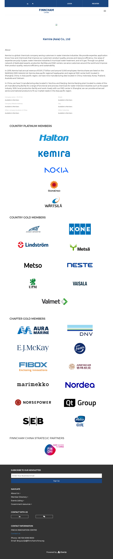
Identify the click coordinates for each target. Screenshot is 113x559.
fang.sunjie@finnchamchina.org (30, 541)
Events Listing (17, 501)
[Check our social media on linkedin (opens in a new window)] (28, 4)
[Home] (46, 11)
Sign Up (56, 481)
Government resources (20, 504)
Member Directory (19, 497)
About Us (15, 493)
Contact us (15, 533)
